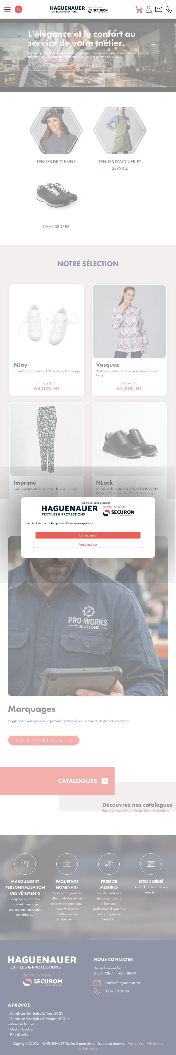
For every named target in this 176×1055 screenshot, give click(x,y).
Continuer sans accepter (96, 503)
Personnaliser (88, 544)
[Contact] (158, 9)
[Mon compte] (149, 9)
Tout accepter (88, 535)
